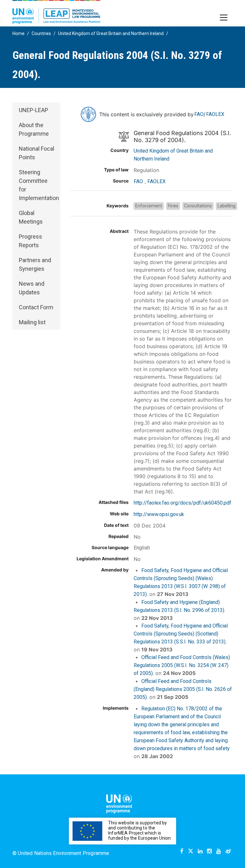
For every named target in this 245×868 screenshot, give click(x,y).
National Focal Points (36, 153)
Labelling (226, 205)
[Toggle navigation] (224, 17)
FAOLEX (215, 114)
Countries (41, 33)
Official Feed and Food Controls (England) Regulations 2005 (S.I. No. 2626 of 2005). (183, 689)
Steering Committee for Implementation (39, 185)
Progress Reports (30, 240)
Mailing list (32, 322)
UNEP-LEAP (33, 110)
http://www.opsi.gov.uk (159, 514)
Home (18, 33)
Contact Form (36, 307)
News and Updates (31, 288)
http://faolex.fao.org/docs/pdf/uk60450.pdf (182, 503)
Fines (173, 205)
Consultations (198, 205)
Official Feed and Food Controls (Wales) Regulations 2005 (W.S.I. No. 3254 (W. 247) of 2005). (182, 665)
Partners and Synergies (35, 264)
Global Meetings (31, 217)
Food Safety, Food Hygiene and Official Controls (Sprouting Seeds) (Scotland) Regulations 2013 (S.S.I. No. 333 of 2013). (181, 634)
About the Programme (34, 129)
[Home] (56, 12)
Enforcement (148, 205)
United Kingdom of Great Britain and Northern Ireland (111, 33)
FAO (199, 114)
